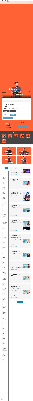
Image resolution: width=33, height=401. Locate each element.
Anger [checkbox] (4, 183)
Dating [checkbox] (4, 232)
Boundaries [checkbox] (4, 199)
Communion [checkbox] (4, 213)
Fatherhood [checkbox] (4, 258)
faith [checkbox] (3, 252)
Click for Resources (22, 127)
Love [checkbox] (3, 342)
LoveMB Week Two (14, 179)
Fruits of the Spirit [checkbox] (4, 274)
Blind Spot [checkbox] (4, 198)
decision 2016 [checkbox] (5, 236)
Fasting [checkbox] (4, 257)
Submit (7, 167)
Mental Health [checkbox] (5, 350)
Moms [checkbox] (4, 360)
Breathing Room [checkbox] (4, 203)
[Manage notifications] (2, 399)
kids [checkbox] (3, 329)
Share (5, 114)
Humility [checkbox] (4, 314)
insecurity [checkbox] (4, 318)
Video (12, 111)
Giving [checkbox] (4, 283)
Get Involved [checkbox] (4, 280)
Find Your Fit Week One (15, 168)
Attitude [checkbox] (4, 187)
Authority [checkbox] (4, 188)
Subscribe (13, 114)
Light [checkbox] (3, 337)
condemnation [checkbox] (5, 222)
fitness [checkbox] (4, 267)
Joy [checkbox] (3, 328)
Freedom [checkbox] (4, 271)
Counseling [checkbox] (4, 227)
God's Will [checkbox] (4, 288)
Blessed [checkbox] (4, 197)
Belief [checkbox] (3, 192)
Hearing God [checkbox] (4, 306)
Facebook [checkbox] (4, 251)
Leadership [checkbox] (4, 332)
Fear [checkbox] (3, 262)
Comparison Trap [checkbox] (4, 219)
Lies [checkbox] (3, 334)
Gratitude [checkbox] (4, 293)
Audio (6, 111)
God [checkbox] (3, 284)
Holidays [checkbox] (4, 307)
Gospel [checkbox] (4, 289)
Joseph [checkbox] (4, 327)
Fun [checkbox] (3, 275)
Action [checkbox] (4, 179)
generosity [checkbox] (4, 278)
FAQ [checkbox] (3, 256)
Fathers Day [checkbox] (4, 261)
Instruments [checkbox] (4, 322)
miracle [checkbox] (4, 355)
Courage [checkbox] (4, 228)
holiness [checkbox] (4, 308)
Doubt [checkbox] (4, 241)
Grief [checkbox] (3, 294)
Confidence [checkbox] (4, 223)
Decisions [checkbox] (4, 237)
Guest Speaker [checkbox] (4, 299)
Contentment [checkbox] (4, 224)
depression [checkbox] (4, 238)
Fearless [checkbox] (4, 263)
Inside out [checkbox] (4, 319)
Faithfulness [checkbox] (4, 253)
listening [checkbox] (4, 338)
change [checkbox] (4, 205)
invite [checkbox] (3, 324)
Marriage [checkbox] (4, 344)
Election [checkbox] (4, 243)
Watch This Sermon (14, 174)
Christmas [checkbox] (4, 208)
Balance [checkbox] (4, 189)
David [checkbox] (3, 233)
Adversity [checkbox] (4, 182)
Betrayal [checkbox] (4, 194)
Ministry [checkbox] (4, 354)
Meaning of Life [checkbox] (4, 349)
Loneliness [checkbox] (4, 339)
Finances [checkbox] (4, 266)
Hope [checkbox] (3, 311)
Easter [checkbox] (4, 242)
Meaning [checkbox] (4, 347)
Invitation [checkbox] (4, 323)
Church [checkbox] (4, 209)
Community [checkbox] (4, 214)
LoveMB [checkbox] (4, 343)
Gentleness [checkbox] (4, 279)
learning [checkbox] (4, 333)
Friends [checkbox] (4, 272)
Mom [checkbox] (3, 359)
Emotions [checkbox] (4, 247)
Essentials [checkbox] (4, 248)
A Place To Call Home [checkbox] (4, 178)
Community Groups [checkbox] (4, 216)
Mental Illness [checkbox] (5, 351)
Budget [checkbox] (4, 204)
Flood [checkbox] (3, 268)
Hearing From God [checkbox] (5, 305)
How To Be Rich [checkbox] (4, 313)
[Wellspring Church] (5, 1)
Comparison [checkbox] (4, 217)
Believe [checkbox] (4, 193)
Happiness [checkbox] (4, 301)
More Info (15, 108)
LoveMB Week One (14, 192)
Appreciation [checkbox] (4, 184)
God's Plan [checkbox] (4, 285)
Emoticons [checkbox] (4, 246)
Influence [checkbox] (4, 317)
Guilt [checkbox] (3, 300)
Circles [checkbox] (4, 210)
